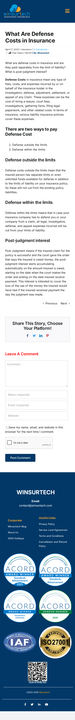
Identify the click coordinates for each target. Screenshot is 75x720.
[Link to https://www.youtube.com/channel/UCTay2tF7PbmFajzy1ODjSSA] (46, 704)
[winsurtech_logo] (17, 6)
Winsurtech (44, 692)
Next (64, 303)
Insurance (26, 49)
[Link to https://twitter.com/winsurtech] (32, 704)
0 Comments (40, 49)
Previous (51, 303)
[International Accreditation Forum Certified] (19, 633)
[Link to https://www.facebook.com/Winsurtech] (25, 704)
